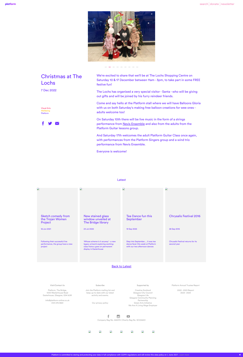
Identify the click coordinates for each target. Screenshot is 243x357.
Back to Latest (121, 266)
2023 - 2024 (185, 292)
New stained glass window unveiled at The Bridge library (97, 219)
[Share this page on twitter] (50, 123)
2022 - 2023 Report (185, 290)
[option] (121, 36)
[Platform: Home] (10, 4)
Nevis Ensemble (134, 124)
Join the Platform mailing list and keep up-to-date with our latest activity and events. (100, 293)
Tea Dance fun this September (139, 217)
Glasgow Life (143, 295)
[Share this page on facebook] (43, 123)
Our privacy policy (100, 303)
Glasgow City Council (143, 292)
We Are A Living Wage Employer (143, 305)
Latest (121, 180)
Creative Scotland (143, 290)
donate (214, 4)
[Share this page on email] (57, 123)
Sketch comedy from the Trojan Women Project (55, 219)
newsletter (227, 4)
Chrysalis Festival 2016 (184, 216)
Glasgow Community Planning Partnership (143, 299)
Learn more (184, 355)
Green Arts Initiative (143, 303)
